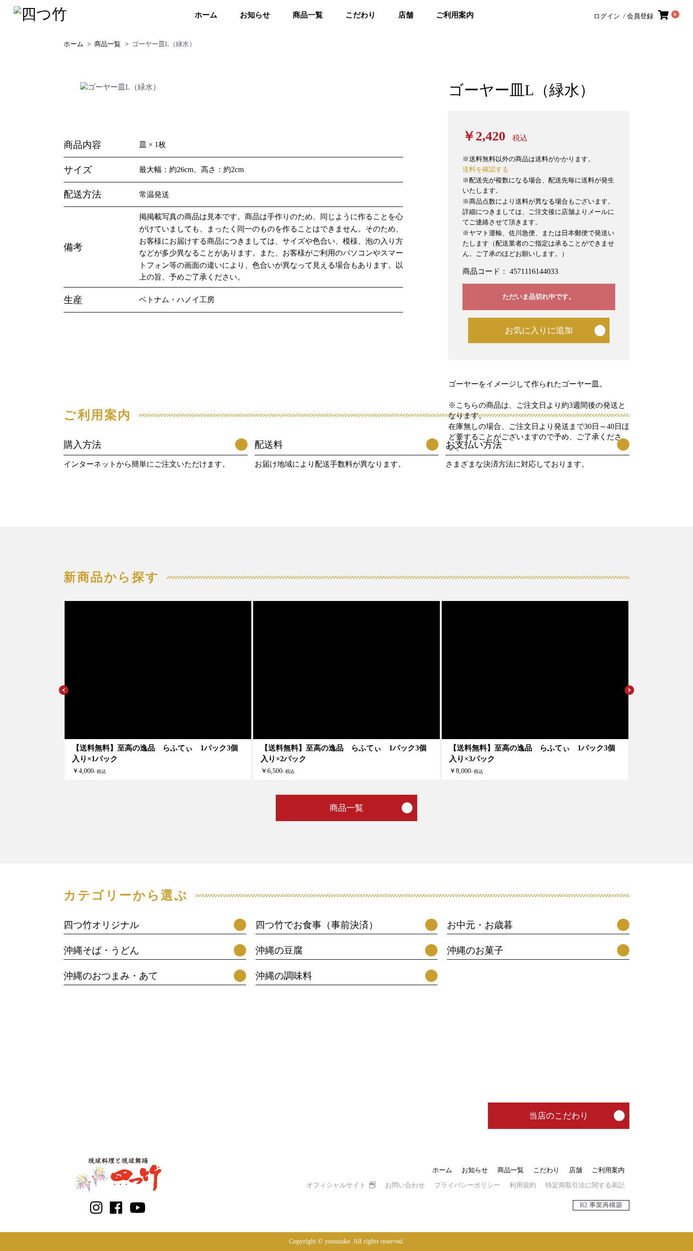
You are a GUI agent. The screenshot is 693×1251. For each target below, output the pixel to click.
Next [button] (629, 690)
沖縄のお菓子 (475, 950)
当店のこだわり (558, 1115)
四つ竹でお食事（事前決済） (317, 925)
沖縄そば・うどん (101, 950)
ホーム (206, 15)
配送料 (269, 444)
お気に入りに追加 (539, 330)
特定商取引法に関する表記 (585, 1185)
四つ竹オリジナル (101, 925)
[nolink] (96, 1208)
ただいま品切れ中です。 (539, 296)
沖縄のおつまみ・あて (111, 976)
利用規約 (523, 1185)
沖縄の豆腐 (279, 950)
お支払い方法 (474, 444)
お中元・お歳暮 (480, 925)
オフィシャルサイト (336, 1185)
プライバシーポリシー (467, 1185)
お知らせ (255, 15)
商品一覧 (308, 15)
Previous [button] (63, 690)
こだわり (361, 15)
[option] (238, 87)
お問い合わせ (405, 1185)
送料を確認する (485, 169)
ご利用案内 (455, 15)
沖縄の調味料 (284, 976)
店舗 (405, 15)
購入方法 (82, 444)
